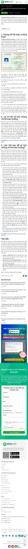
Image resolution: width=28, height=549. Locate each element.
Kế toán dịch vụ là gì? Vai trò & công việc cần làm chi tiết (13, 319)
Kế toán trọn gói (4, 475)
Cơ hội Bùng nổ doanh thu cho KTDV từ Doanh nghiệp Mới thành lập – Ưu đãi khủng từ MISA (12, 305)
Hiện (8, 28)
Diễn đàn (3, 510)
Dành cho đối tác (9, 6)
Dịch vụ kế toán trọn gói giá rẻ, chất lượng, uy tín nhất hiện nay (13, 312)
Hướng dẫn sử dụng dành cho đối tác (8, 500)
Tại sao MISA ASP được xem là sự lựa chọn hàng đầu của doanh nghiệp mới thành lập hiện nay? (13, 283)
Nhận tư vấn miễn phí (14, 432)
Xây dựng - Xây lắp (5, 469)
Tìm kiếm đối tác (18, 412)
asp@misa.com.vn (7, 520)
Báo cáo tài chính (4, 479)
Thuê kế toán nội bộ (5, 489)
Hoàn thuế (3, 485)
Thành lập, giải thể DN (5, 483)
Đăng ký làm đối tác (9, 412)
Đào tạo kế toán (4, 493)
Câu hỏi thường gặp (5, 498)
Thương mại (3, 464)
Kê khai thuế (3, 477)
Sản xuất (3, 468)
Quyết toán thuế (4, 481)
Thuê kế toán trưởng (5, 487)
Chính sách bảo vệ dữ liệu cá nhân (8, 504)
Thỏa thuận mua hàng (5, 502)
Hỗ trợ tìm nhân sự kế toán (6, 491)
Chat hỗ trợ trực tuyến (5, 511)
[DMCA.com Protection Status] (16, 536)
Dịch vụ (2, 466)
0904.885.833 (7, 522)
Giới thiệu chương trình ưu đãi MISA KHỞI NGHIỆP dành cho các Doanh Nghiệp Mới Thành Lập (13, 297)
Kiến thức (3, 6)
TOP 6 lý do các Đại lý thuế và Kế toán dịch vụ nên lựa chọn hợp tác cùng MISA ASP (13, 290)
